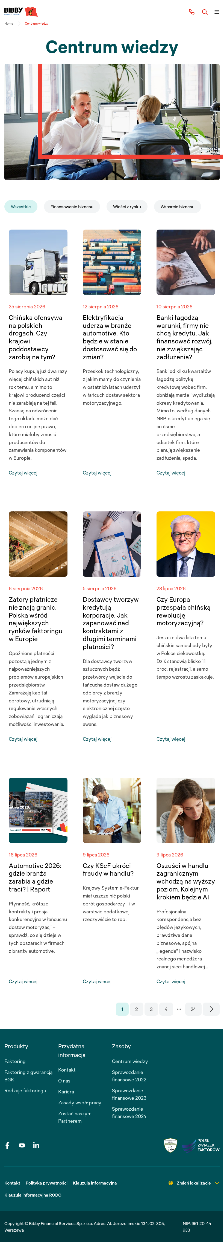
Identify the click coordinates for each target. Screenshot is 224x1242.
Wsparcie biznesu (177, 207)
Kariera (66, 1091)
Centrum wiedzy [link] (36, 23)
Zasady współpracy (79, 1102)
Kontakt (67, 1069)
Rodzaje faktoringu (25, 1090)
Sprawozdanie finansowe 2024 (129, 1112)
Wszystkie (21, 207)
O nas (64, 1080)
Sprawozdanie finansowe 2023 (129, 1094)
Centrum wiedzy (130, 1061)
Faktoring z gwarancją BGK (28, 1076)
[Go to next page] (211, 1009)
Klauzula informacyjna (95, 1183)
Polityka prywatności (46, 1183)
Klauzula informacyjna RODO (32, 1195)
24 (193, 1009)
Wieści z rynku (127, 207)
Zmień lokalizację (194, 1183)
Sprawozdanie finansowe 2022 (129, 1076)
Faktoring (15, 1061)
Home (8, 23)
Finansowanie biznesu (72, 207)
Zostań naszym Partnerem (75, 1117)
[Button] (205, 12)
